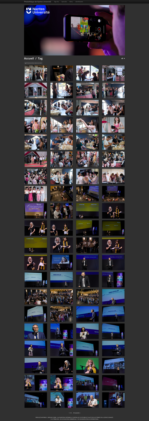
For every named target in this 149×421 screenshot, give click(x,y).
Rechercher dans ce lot (34, 63)
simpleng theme (52, 417)
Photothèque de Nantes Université (37, 2)
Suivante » (77, 413)
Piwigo (45, 417)
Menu (71, 1)
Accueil (29, 58)
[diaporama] (124, 58)
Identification (79, 1)
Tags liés (56, 1)
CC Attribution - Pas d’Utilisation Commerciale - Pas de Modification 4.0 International (74, 419)
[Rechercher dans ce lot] (122, 58)
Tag (40, 58)
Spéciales (64, 1)
